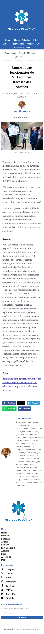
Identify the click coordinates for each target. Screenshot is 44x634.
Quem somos (10, 53)
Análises (30, 44)
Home (7, 40)
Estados (18, 57)
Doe (28, 47)
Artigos (36, 40)
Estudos (6, 44)
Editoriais (26, 40)
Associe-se (19, 47)
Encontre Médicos (27, 53)
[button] (9, 403)
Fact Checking (18, 44)
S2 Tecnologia (8, 629)
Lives (39, 44)
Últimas (16, 40)
